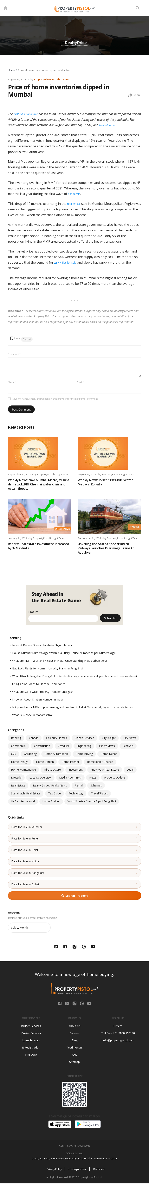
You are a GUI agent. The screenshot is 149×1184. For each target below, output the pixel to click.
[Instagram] (75, 1003)
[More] (130, 95)
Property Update (114, 777)
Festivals (128, 746)
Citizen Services (84, 738)
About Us (75, 1026)
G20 (13, 754)
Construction (42, 746)
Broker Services (31, 1033)
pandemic (74, 194)
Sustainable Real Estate (25, 793)
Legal (130, 769)
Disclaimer (99, 1169)
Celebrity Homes (56, 738)
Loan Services (31, 1040)
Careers (74, 1033)
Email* (33, 612)
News (92, 777)
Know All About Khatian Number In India (37, 699)
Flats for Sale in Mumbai (26, 827)
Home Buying (84, 754)
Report (27, 339)
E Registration (31, 1047)
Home (11, 70)
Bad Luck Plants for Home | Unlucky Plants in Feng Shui (47, 668)
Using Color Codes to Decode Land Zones (38, 684)
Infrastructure (52, 769)
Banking (16, 738)
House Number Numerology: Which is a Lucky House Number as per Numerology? (64, 653)
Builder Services (31, 1026)
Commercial (18, 746)
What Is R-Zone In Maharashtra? (32, 715)
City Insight (109, 738)
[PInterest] (82, 1003)
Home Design (19, 762)
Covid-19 (63, 746)
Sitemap (74, 1062)
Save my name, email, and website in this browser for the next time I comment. (55, 398)
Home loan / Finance (100, 762)
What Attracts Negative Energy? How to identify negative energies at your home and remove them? (74, 676)
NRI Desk (31, 1054)
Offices (117, 1026)
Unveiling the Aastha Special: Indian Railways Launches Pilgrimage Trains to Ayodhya (106, 548)
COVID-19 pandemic (26, 114)
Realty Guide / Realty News (50, 785)
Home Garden (45, 762)
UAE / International (23, 801)
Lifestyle (16, 777)
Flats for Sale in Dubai (25, 884)
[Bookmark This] (15, 338)
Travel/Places (99, 793)
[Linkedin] (67, 1003)
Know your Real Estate (104, 769)
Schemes (96, 785)
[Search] (137, 8)
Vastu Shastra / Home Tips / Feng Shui (92, 801)
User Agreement (77, 1169)
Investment (75, 769)
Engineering (84, 746)
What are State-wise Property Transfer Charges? (42, 692)
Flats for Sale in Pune (24, 838)
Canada (33, 738)
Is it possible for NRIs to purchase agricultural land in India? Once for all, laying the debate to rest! (73, 707)
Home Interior (70, 762)
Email (80, 382)
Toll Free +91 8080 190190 (118, 1033)
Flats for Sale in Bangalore (27, 873)
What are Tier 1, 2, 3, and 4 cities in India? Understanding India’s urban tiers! (59, 660)
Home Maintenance (23, 769)
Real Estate (18, 785)
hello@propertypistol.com (118, 1040)
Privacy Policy (54, 1169)
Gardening (30, 754)
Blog (75, 1040)
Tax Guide (54, 793)
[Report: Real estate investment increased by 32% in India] (39, 516)
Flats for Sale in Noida (25, 861)
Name (12, 382)
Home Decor (108, 754)
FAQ (74, 1054)
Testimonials (74, 1047)
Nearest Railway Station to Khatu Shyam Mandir (42, 645)
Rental (79, 785)
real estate (74, 204)
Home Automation (56, 754)
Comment (14, 354)
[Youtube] (89, 1003)
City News (129, 738)
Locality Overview (40, 777)
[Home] (5, 8)
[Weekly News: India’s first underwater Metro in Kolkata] (109, 453)
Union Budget (51, 801)
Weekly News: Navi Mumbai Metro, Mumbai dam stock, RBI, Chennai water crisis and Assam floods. (39, 484)
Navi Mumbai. (107, 125)
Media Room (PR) (70, 777)
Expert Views (107, 746)
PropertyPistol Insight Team (51, 79)
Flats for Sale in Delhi (24, 850)
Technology (75, 793)
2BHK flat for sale (65, 262)
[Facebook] (60, 1003)
